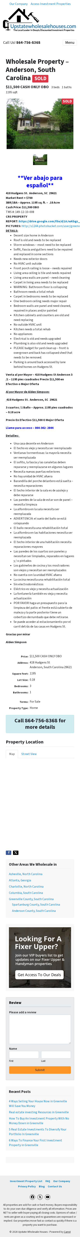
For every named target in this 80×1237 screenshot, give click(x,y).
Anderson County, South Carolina (34, 911)
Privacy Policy (27, 1186)
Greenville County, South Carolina (31, 899)
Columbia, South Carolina (26, 893)
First (11, 1061)
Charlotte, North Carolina (26, 886)
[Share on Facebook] (8, 853)
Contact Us (55, 1186)
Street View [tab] (29, 754)
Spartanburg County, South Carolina (36, 904)
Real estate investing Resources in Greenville (39, 1112)
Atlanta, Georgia (20, 880)
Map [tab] (12, 754)
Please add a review (22, 1012)
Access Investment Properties (51, 4)
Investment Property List (26, 1181)
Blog (42, 1186)
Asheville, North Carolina (25, 874)
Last (43, 1061)
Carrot (67, 1232)
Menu (69, 42)
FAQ (47, 1181)
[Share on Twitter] (15, 853)
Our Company (19, 4)
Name (13, 1049)
